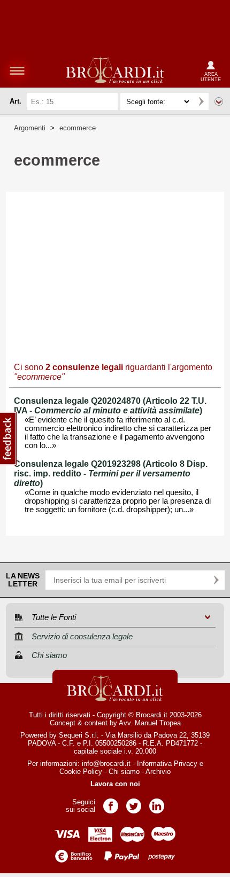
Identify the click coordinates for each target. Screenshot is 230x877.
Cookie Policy (80, 772)
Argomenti (29, 128)
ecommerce (77, 128)
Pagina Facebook (110, 802)
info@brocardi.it (106, 763)
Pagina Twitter (133, 802)
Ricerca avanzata (218, 101)
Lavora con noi (115, 784)
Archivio (158, 772)
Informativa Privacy (167, 763)
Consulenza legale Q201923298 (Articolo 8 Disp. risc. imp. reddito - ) (111, 473)
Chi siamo (124, 772)
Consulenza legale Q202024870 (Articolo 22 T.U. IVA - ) (110, 405)
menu (17, 70)
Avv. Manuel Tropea (150, 723)
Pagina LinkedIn (156, 802)
